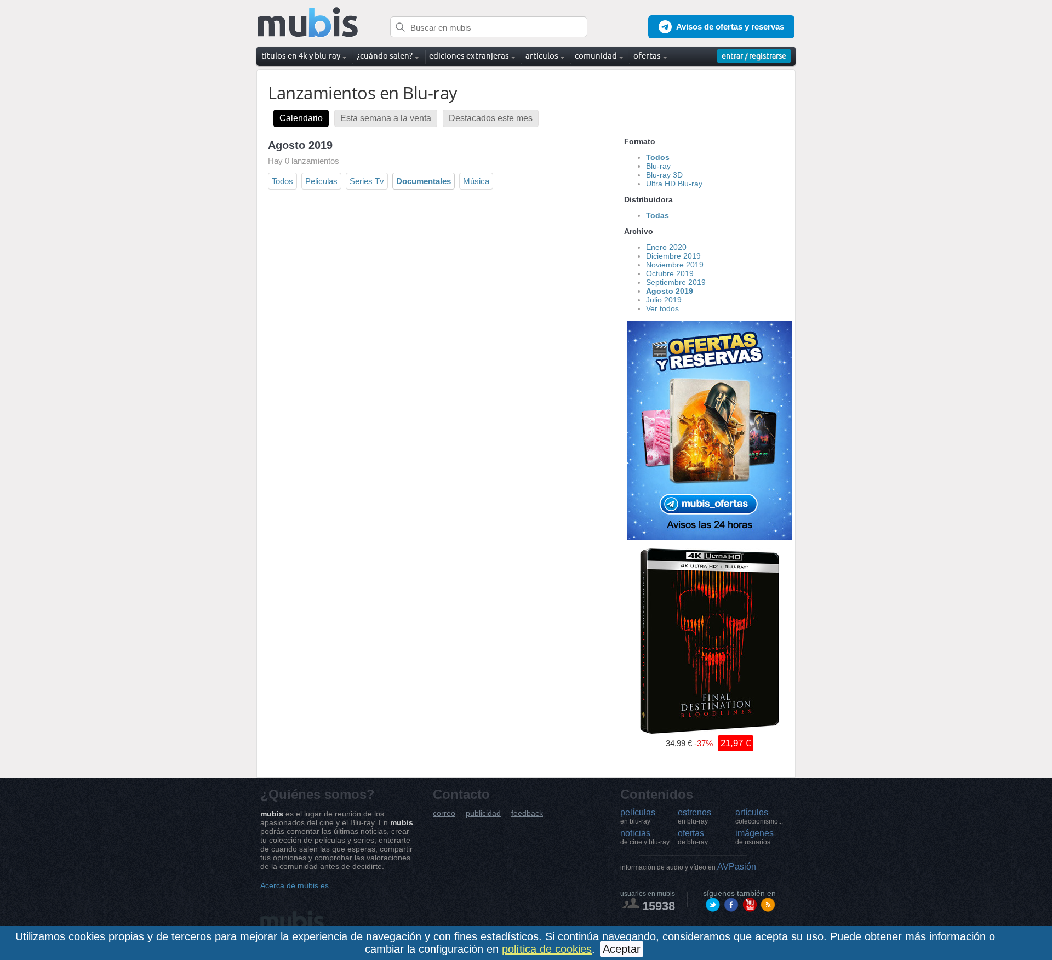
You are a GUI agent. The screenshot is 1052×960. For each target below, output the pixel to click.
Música (476, 181)
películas (637, 816)
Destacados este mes (491, 118)
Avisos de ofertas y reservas (730, 26)
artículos (759, 816)
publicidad (483, 813)
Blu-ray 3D (664, 174)
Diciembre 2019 (673, 256)
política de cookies (547, 949)
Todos (282, 181)
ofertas (693, 837)
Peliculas (321, 181)
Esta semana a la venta (385, 118)
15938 (658, 906)
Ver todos (662, 308)
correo (444, 813)
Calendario (301, 118)
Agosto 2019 (669, 291)
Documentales (423, 181)
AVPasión (688, 866)
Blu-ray (658, 166)
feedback (527, 813)
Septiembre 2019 (676, 282)
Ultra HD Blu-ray (674, 183)
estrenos (694, 816)
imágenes (754, 837)
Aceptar (622, 949)
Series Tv (367, 181)
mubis (308, 22)
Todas (657, 215)
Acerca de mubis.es (294, 885)
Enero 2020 (666, 247)
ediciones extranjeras (469, 55)
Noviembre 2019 (675, 264)
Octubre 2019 (670, 273)
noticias (645, 837)
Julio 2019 (664, 299)
